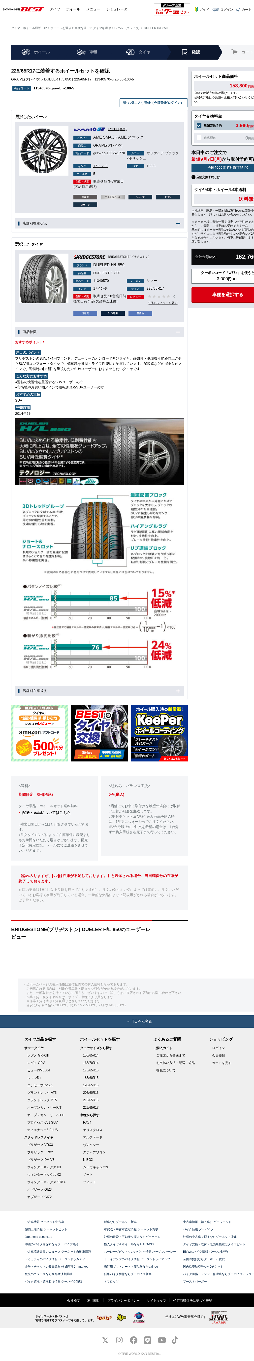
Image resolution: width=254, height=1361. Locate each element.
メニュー (93, 9)
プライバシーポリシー (123, 1300)
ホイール (73, 9)
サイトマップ (156, 1300)
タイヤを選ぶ (102, 28)
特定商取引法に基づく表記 (192, 1300)
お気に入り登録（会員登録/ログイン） (156, 103)
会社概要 (73, 1300)
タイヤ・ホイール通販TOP (29, 28)
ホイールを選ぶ (60, 28)
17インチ (93, 166)
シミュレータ (116, 9)
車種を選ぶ (82, 28)
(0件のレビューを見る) (163, 303)
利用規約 (93, 1300)
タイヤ (55, 9)
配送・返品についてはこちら (46, 812)
